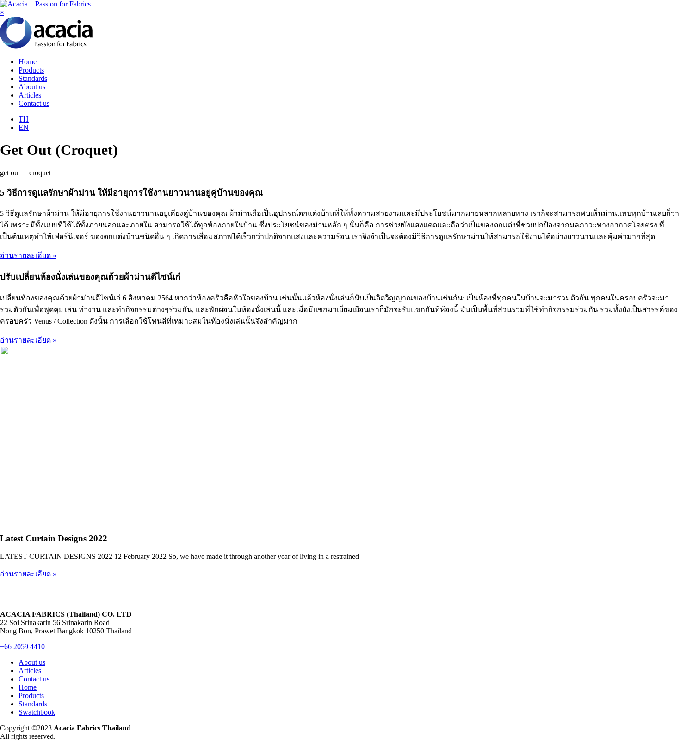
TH (24, 119)
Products (31, 70)
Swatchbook (37, 712)
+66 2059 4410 (22, 646)
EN (24, 127)
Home (28, 62)
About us (32, 87)
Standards (33, 78)
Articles (30, 95)
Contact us (34, 103)
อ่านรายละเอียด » (28, 255)
